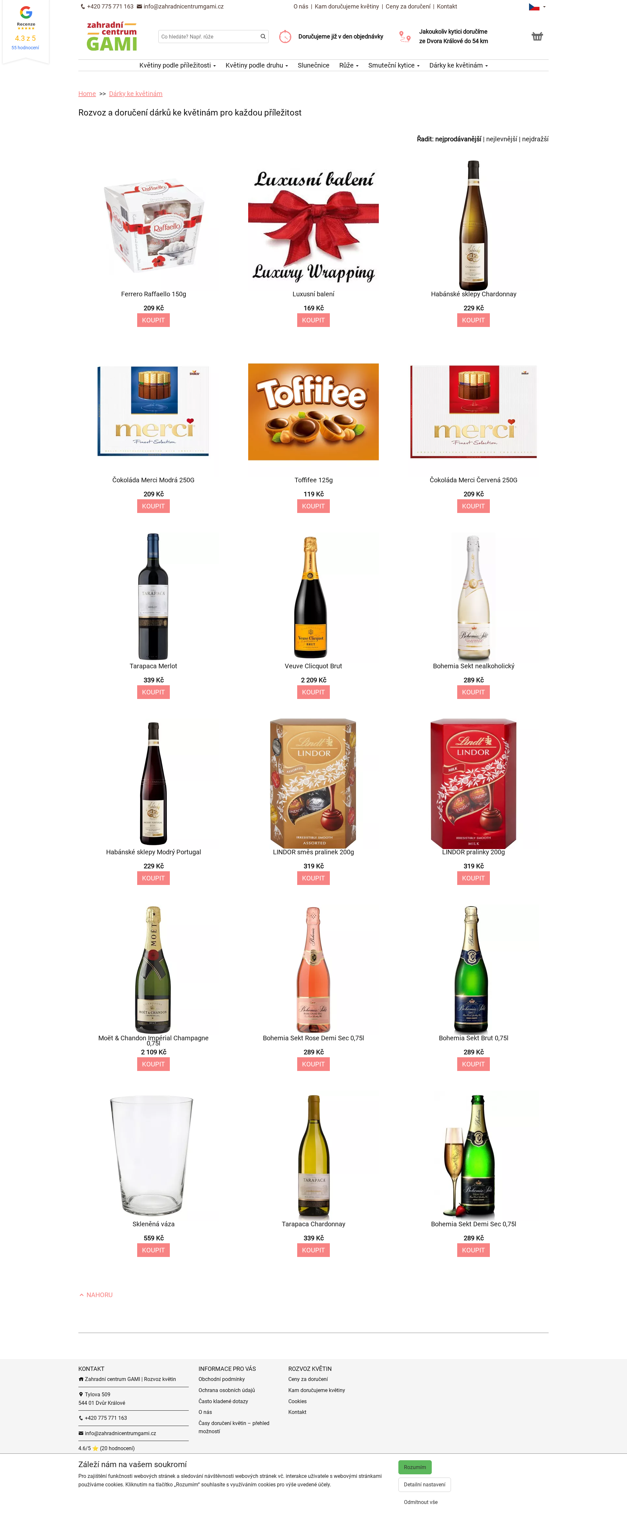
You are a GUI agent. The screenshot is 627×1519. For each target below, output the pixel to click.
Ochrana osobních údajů (227, 1390)
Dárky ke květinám (457, 65)
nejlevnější (501, 139)
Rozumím (415, 1467)
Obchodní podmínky (222, 1379)
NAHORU (99, 1295)
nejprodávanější (458, 139)
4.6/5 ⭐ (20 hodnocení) (106, 1448)
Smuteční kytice (392, 65)
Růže (347, 65)
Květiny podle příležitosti (176, 65)
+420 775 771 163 (110, 6)
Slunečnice (314, 65)
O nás (302, 6)
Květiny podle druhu (255, 65)
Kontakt (447, 6)
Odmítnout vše (421, 1502)
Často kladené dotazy (223, 1401)
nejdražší (535, 139)
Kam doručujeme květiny (347, 6)
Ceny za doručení (408, 6)
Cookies (297, 1401)
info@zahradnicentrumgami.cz (183, 6)
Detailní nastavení (424, 1484)
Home (87, 94)
